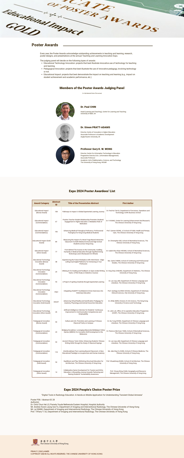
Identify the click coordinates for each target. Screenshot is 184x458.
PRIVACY (34, 451)
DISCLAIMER (44, 451)
